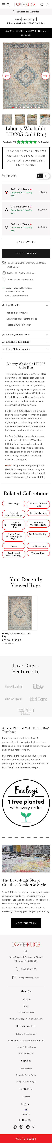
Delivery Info (26, 1068)
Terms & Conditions (26, 1047)
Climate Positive (26, 1012)
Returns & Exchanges (26, 1034)
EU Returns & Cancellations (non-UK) (26, 1040)
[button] (3, 4)
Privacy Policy (26, 1053)
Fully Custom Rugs (26, 1081)
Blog (26, 1006)
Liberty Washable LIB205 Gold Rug (26, 23)
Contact (26, 1096)
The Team (26, 999)
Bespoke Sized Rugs (26, 1075)
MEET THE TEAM (26, 923)
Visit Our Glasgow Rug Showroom (26, 1018)
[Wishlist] (42, 5)
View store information (16, 295)
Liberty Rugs (29, 19)
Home (18, 19)
